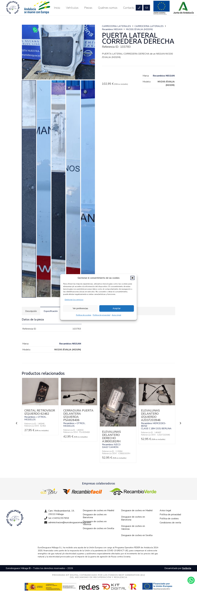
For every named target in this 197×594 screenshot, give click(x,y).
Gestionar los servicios (74, 299)
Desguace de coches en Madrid (98, 510)
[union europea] (161, 7)
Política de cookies (83, 315)
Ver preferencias (80, 308)
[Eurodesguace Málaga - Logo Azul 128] (13, 7)
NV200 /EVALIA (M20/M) (139, 29)
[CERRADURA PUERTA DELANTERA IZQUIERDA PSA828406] (79, 404)
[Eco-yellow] (49, 491)
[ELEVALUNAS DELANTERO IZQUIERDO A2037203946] (157, 404)
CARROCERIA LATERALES (116, 26)
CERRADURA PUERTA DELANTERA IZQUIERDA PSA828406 (78, 415)
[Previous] (17, 423)
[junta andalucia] (184, 7)
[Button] (139, 8)
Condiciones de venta (170, 522)
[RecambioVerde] (132, 491)
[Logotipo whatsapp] (191, 580)
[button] (132, 277)
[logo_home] (83, 491)
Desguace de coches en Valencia (95, 523)
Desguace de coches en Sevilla (98, 528)
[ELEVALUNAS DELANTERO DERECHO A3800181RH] (118, 425)
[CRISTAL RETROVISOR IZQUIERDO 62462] (40, 404)
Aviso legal (116, 315)
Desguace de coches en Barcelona (95, 516)
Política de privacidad (101, 315)
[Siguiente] (180, 423)
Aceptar (117, 308)
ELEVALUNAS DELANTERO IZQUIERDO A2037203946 (151, 415)
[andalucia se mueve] (36, 7)
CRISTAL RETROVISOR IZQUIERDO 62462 (39, 412)
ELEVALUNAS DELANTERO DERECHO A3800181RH (111, 436)
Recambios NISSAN (112, 29)
